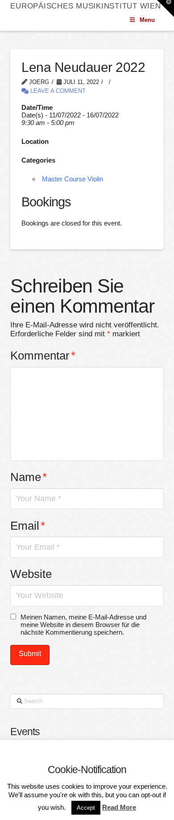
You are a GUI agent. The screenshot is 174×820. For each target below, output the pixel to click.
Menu (147, 20)
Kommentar (42, 355)
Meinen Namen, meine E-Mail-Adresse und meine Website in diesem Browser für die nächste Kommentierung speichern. (83, 624)
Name (28, 477)
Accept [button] (86, 807)
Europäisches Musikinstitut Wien (85, 6)
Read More (119, 807)
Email (27, 525)
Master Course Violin (72, 179)
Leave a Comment (57, 91)
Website (31, 574)
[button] (165, 8)
